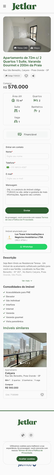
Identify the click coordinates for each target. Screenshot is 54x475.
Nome (9, 151)
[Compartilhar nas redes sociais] (33, 76)
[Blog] (23, 435)
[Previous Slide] (5, 34)
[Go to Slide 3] (25, 363)
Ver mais (26, 281)
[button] (27, 34)
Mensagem (11, 185)
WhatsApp (28, 246)
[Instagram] (31, 435)
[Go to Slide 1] (21, 363)
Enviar (27, 210)
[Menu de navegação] (4, 6)
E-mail (9, 174)
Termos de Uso (25, 450)
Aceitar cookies (27, 459)
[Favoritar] (26, 76)
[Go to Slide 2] (23, 363)
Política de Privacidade (23, 220)
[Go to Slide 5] (29, 363)
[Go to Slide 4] (27, 363)
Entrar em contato (14, 147)
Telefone (10, 162)
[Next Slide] (48, 34)
